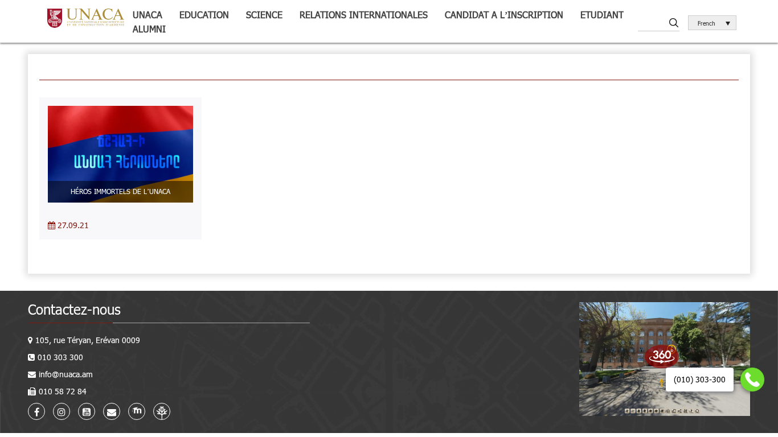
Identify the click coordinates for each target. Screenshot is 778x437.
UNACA (147, 14)
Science (264, 14)
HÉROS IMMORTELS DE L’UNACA (120, 191)
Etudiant (602, 14)
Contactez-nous (74, 309)
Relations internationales (364, 14)
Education (204, 14)
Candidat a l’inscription (504, 14)
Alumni (149, 28)
